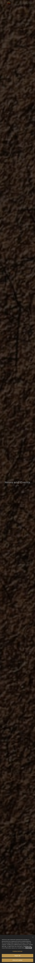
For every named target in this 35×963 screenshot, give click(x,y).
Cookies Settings (17, 951)
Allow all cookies (17, 960)
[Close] (33, 937)
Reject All (17, 955)
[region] (17, 949)
